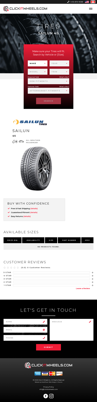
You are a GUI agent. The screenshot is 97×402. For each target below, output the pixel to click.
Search (48, 101)
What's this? (64, 77)
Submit (48, 347)
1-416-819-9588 (76, 2)
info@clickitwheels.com (48, 389)
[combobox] (37, 63)
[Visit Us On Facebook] (45, 396)
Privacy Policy (48, 387)
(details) (34, 208)
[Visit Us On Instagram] (51, 396)
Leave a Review (83, 288)
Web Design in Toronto (55, 382)
